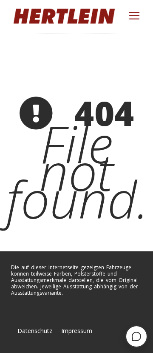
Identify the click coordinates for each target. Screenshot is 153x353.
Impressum (76, 331)
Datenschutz (34, 331)
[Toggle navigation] (134, 15)
